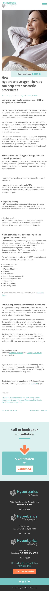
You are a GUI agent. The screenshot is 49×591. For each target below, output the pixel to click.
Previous (35, 410)
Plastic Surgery (7, 96)
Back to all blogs (10, 410)
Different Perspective (30, 588)
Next (43, 410)
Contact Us (24, 468)
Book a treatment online (24, 571)
